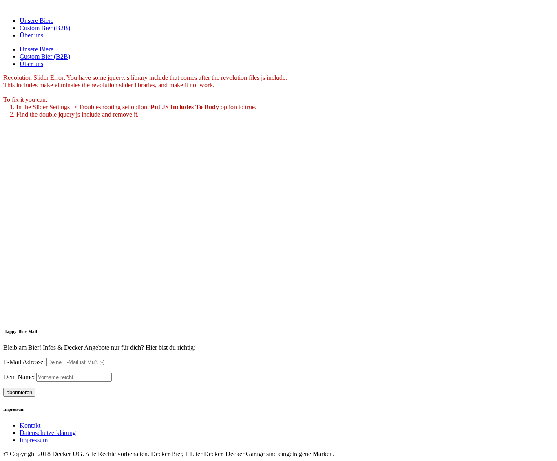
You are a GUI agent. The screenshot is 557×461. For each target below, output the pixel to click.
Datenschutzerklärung (48, 432)
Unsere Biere (36, 20)
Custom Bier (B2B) (45, 27)
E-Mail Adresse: (24, 361)
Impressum (34, 440)
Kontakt (30, 425)
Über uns (31, 35)
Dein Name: (19, 376)
